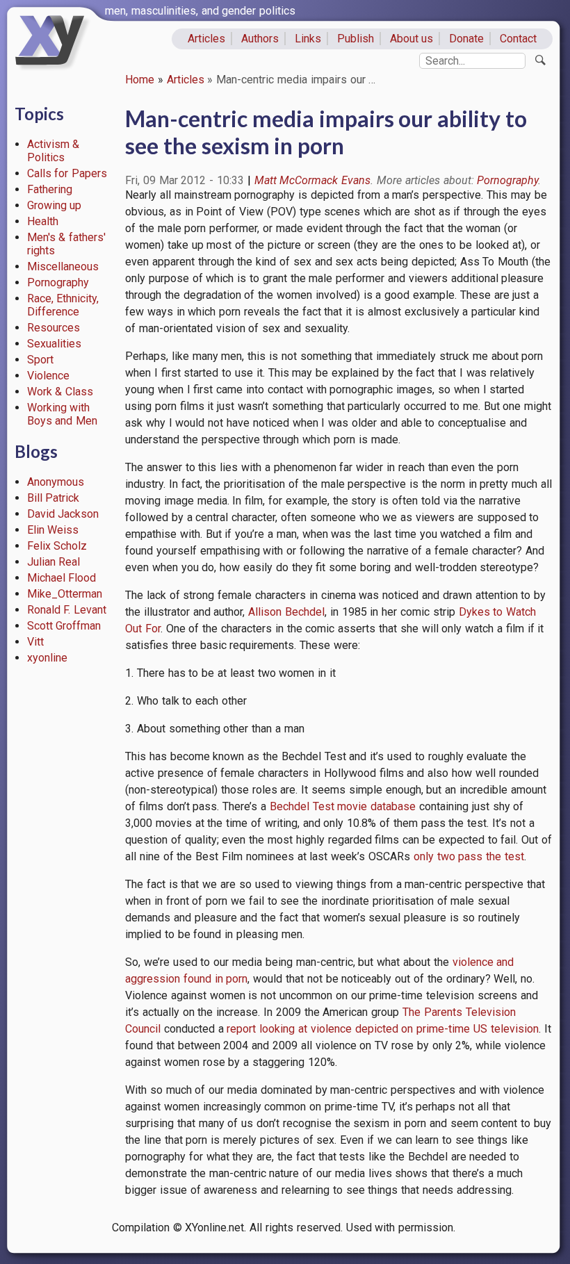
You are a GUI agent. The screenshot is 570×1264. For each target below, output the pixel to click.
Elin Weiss (53, 529)
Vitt (35, 641)
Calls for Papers (67, 173)
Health (42, 221)
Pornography (58, 282)
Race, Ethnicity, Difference (63, 305)
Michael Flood (62, 577)
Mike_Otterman (64, 593)
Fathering (49, 189)
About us (412, 38)
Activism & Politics (53, 151)
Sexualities (54, 343)
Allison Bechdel (286, 611)
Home (139, 79)
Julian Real (54, 561)
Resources (53, 327)
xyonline (47, 657)
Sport (40, 359)
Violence (48, 375)
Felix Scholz (57, 545)
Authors (260, 38)
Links (308, 38)
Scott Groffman (64, 625)
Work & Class (60, 391)
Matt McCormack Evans (312, 180)
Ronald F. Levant (67, 609)
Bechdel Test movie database (343, 806)
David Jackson (63, 513)
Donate (466, 38)
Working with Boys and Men (62, 414)
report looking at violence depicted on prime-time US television (382, 1028)
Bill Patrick (53, 497)
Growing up (54, 205)
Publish (355, 38)
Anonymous (55, 482)
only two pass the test (469, 856)
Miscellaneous (63, 266)
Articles (206, 38)
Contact (518, 38)
